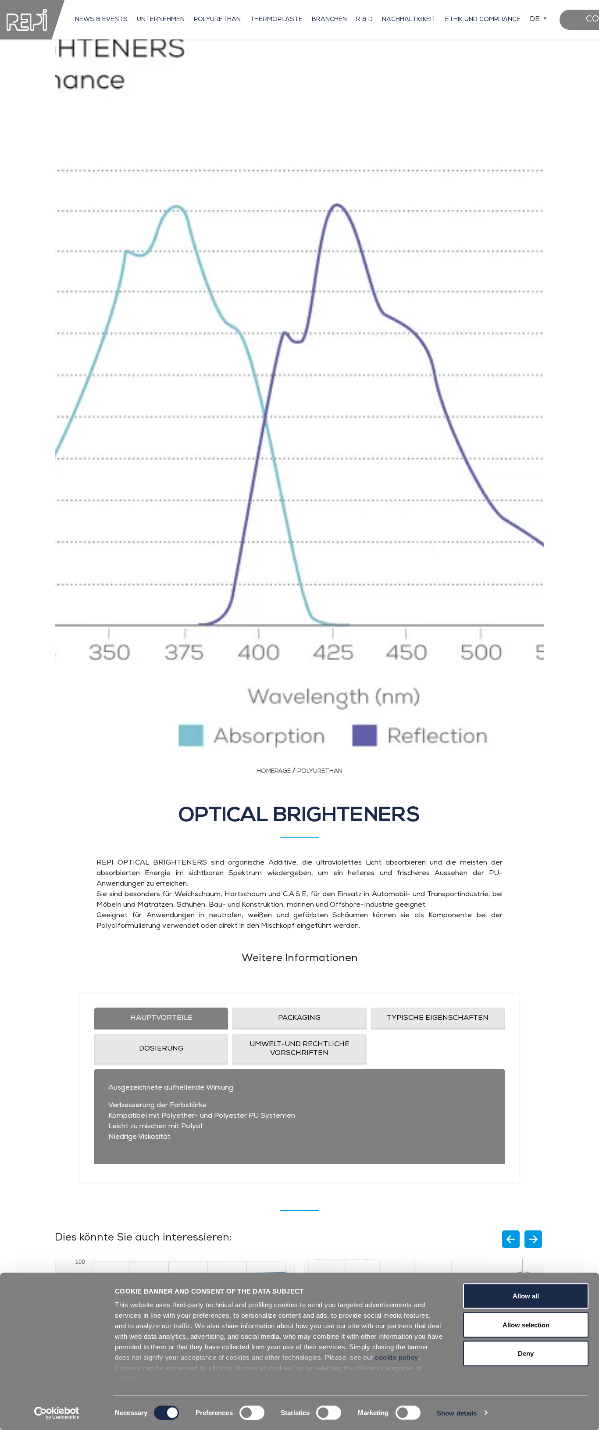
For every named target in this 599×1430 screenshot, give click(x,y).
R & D (364, 20)
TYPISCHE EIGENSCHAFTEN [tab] (437, 1018)
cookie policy (396, 1357)
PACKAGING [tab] (299, 1018)
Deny (526, 1353)
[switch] (251, 1412)
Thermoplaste (276, 20)
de (536, 19)
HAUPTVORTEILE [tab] (161, 1018)
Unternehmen (161, 20)
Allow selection (526, 1324)
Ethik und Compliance (483, 20)
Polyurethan (217, 20)
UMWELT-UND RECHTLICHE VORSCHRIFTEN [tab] (299, 1049)
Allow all (526, 1296)
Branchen (329, 20)
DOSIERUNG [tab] (161, 1049)
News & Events (101, 20)
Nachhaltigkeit (409, 20)
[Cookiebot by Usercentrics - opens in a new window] (56, 1412)
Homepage (274, 772)
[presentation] (511, 1239)
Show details (457, 1412)
